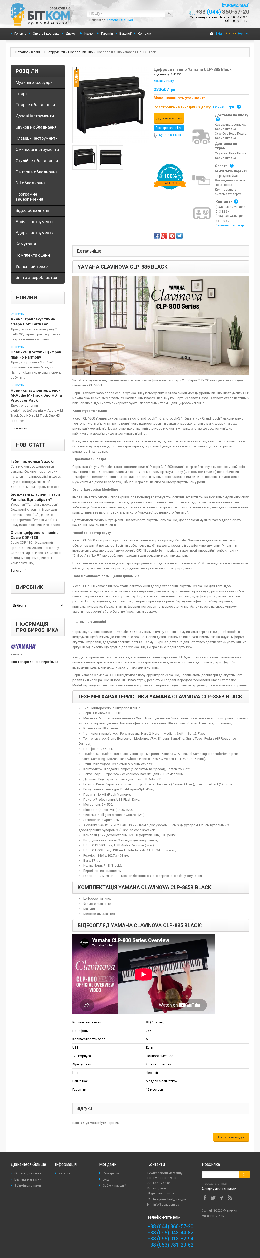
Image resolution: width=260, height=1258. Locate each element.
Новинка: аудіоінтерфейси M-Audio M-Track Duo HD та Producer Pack (36, 395)
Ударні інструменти (34, 232)
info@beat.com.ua (166, 1204)
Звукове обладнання (36, 127)
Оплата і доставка (27, 1173)
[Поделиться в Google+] (164, 236)
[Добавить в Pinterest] (172, 236)
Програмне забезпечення (29, 197)
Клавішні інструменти (48, 52)
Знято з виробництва (36, 277)
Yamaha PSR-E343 (120, 20)
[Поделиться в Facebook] (157, 236)
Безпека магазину (27, 1179)
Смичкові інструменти (37, 149)
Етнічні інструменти (34, 221)
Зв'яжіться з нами (27, 1185)
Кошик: (231, 33)
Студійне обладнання (36, 160)
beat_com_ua (176, 1199)
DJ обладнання (30, 182)
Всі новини (19, 428)
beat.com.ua (165, 1193)
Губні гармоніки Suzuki (32, 461)
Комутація (25, 243)
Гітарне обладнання (35, 104)
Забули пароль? (114, 1185)
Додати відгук (165, 81)
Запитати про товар (230, 225)
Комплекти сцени (32, 255)
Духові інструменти (34, 115)
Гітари (21, 93)
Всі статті (18, 570)
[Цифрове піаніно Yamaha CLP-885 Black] (111, 105)
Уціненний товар (31, 266)
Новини (26, 297)
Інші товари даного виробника (34, 662)
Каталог (21, 52)
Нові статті (31, 445)
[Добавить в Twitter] (179, 236)
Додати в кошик (169, 118)
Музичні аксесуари (34, 82)
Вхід (219, 33)
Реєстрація (111, 1173)
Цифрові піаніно (80, 52)
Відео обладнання (33, 210)
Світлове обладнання (36, 171)
